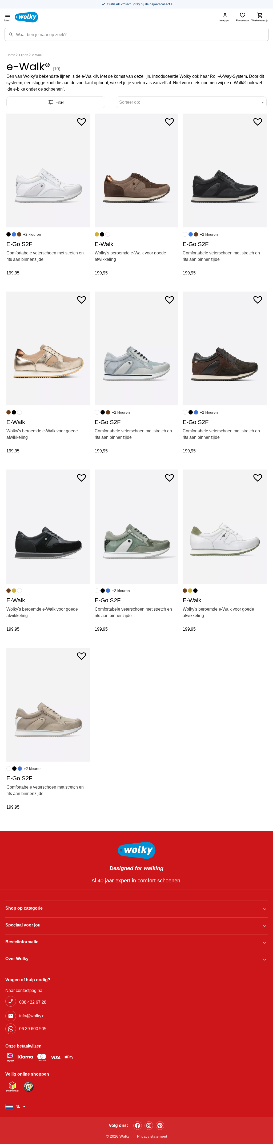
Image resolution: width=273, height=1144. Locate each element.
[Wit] (107, 234)
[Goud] (97, 234)
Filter (59, 102)
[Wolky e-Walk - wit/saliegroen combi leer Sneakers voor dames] (225, 526)
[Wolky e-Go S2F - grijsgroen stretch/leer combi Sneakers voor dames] (137, 526)
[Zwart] (8, 234)
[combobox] (191, 102)
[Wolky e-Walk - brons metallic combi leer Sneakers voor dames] (137, 170)
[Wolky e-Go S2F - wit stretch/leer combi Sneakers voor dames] (48, 170)
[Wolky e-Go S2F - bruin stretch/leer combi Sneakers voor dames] (225, 348)
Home (10, 55)
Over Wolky (17, 958)
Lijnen (23, 55)
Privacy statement (152, 1136)
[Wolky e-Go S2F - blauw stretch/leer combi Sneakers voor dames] (137, 348)
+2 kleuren (32, 234)
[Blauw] (14, 234)
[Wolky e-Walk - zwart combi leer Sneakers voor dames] (48, 526)
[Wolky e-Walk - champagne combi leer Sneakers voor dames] (48, 348)
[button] (81, 121)
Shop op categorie (24, 908)
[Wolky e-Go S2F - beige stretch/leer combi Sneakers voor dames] (48, 705)
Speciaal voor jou (23, 925)
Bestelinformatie (21, 942)
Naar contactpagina (23, 990)
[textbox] (132, 102)
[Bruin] (19, 234)
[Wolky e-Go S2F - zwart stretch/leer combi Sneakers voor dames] (225, 170)
